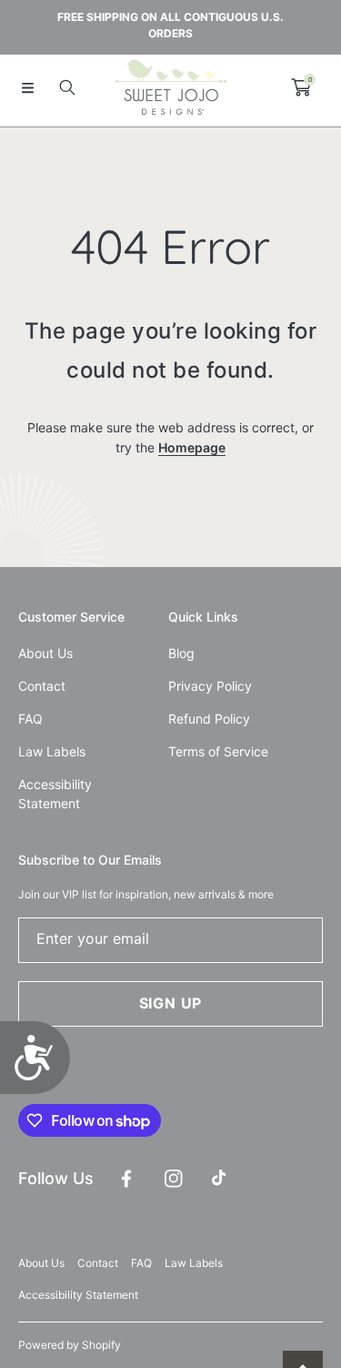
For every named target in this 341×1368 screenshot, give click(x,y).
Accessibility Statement (78, 1295)
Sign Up (171, 1003)
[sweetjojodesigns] (171, 88)
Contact (97, 1263)
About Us (41, 1263)
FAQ (141, 1263)
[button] (27, 87)
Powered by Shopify (69, 1345)
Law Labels (194, 1263)
